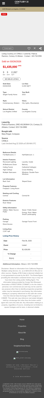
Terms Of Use (12, 365)
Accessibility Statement (18, 367)
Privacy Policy (29, 365)
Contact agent (8, 48)
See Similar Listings (12, 79)
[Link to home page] (22, 3)
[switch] (29, 48)
